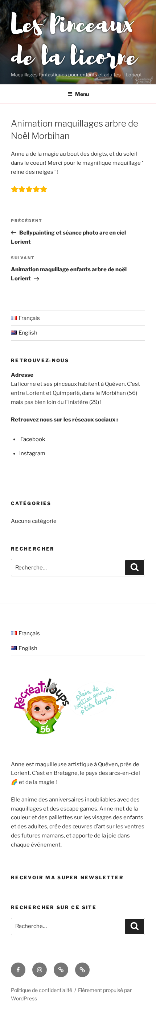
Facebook (32, 439)
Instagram (32, 453)
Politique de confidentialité (41, 990)
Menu (82, 94)
